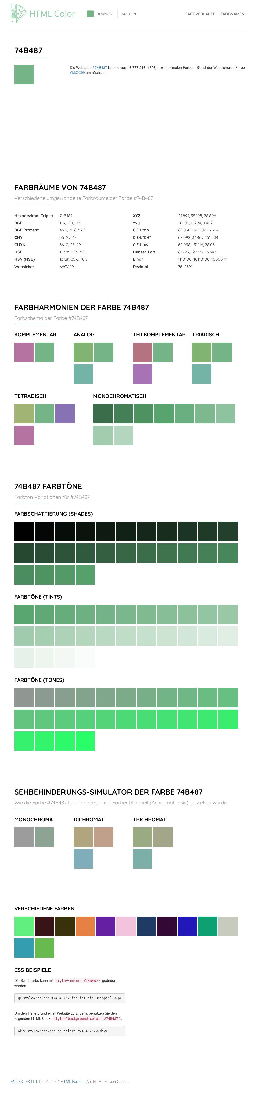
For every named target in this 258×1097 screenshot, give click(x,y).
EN (13, 1081)
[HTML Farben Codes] (43, 6)
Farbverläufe (200, 13)
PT (35, 1081)
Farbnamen (233, 13)
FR (28, 1081)
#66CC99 (77, 72)
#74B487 (100, 67)
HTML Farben (72, 1081)
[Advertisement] (129, 131)
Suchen (129, 14)
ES (20, 1081)
